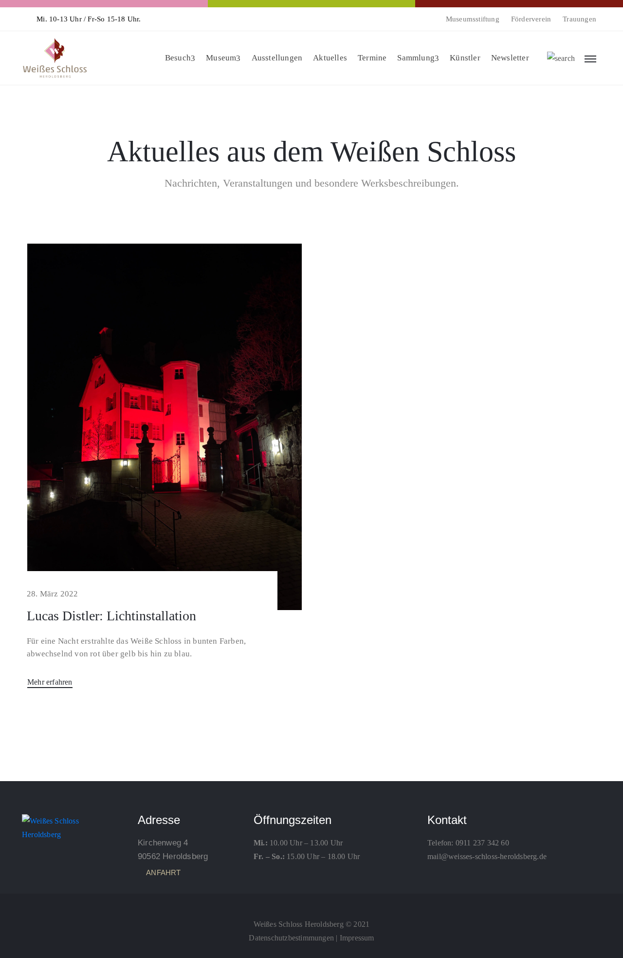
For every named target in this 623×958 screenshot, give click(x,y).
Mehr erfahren (50, 682)
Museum (221, 57)
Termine (372, 57)
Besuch (178, 57)
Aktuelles (330, 57)
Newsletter (510, 57)
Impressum (357, 938)
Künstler (465, 57)
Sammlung (416, 57)
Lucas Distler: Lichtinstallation (111, 615)
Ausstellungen (277, 57)
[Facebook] (311, 902)
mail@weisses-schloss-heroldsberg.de (487, 856)
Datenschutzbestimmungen (291, 938)
